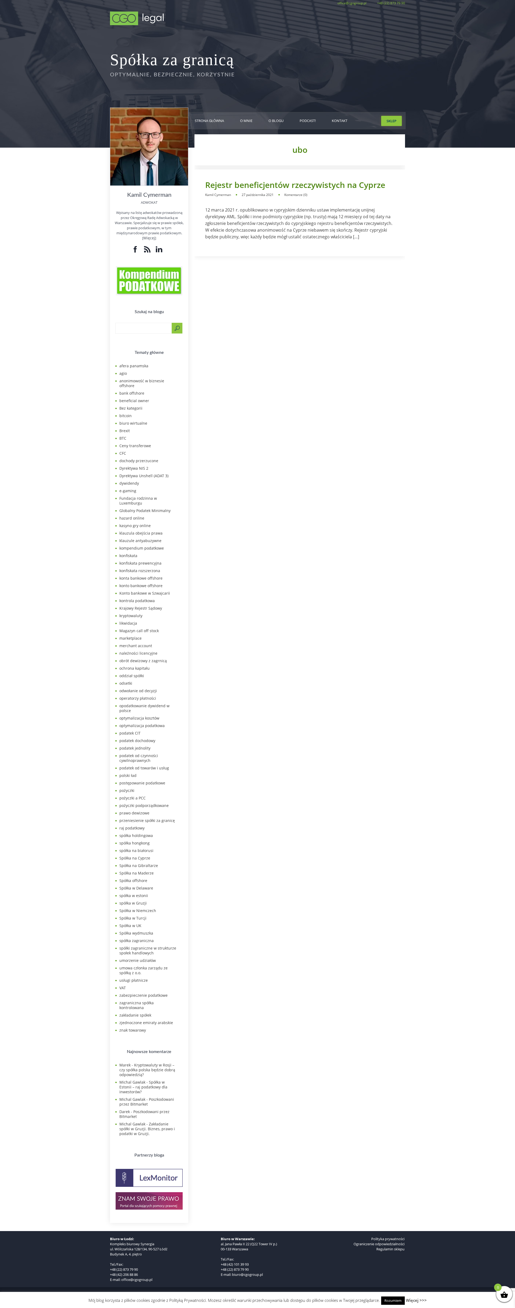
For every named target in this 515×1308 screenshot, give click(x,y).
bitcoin (125, 415)
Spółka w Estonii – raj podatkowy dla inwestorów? (143, 1087)
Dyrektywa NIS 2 (133, 468)
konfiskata (128, 555)
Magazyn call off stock (139, 630)
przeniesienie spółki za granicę (147, 820)
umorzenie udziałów (137, 960)
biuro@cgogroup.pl (247, 1274)
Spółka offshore (133, 880)
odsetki (125, 683)
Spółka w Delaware (136, 888)
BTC (122, 438)
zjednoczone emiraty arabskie (146, 1022)
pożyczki (126, 790)
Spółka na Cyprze (134, 858)
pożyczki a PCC (132, 798)
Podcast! (308, 120)
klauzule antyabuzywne (140, 540)
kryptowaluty (130, 615)
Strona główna (209, 120)
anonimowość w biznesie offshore (141, 383)
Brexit (124, 430)
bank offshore (131, 393)
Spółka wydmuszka (136, 933)
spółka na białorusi (136, 850)
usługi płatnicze (133, 980)
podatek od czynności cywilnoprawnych (138, 758)
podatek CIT (130, 733)
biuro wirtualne (133, 423)
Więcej (149, 237)
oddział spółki (131, 675)
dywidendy (129, 483)
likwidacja (128, 623)
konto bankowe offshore (141, 585)
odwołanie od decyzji (138, 690)
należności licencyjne (138, 653)
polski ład (128, 775)
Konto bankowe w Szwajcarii (144, 593)
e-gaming (127, 490)
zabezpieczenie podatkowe (143, 995)
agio (123, 373)
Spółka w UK (130, 925)
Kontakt (339, 120)
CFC (122, 453)
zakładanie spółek (135, 1015)
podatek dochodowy (137, 740)
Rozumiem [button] (393, 1300)
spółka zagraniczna (136, 940)
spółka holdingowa (136, 835)
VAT (122, 987)
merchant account (135, 645)
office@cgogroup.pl (351, 3)
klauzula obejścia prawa (141, 533)
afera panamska (133, 365)
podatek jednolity (134, 748)
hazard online (131, 518)
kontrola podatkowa (137, 600)
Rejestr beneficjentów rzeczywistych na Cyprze (295, 185)
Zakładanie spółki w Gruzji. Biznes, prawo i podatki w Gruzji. (147, 1128)
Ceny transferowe (135, 445)
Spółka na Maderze (136, 873)
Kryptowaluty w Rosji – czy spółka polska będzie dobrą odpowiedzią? (147, 1069)
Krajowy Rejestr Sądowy (140, 608)
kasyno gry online (135, 525)
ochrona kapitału (134, 668)
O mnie (246, 120)
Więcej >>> (416, 1300)
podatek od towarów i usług (144, 767)
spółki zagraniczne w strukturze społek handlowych (147, 950)
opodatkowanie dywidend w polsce (144, 708)
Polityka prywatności (387, 1238)
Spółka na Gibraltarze (138, 865)
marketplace (130, 638)
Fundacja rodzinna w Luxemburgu (138, 501)
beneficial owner (134, 400)
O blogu (276, 120)
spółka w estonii (133, 895)
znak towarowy (132, 1030)
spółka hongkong (134, 843)
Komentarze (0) (295, 194)
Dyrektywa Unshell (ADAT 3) (143, 475)
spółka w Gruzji (133, 903)
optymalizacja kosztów (139, 718)
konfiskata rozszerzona (139, 570)
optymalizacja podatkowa (142, 725)
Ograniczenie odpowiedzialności (379, 1244)
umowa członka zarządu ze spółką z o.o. (143, 970)
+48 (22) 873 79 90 (391, 3)
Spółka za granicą (172, 60)
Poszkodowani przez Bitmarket (146, 1102)
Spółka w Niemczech (137, 910)
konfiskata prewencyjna (140, 563)
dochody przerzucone (138, 460)
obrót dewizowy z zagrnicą (143, 660)
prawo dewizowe (134, 813)
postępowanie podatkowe (142, 782)
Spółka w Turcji (132, 918)
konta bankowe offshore (141, 578)
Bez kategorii (130, 408)
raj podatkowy (132, 828)
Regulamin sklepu (390, 1249)
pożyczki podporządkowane (144, 805)
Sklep (391, 120)
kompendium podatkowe (141, 548)
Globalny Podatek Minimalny (145, 510)
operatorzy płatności (137, 698)
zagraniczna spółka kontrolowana (136, 1005)
